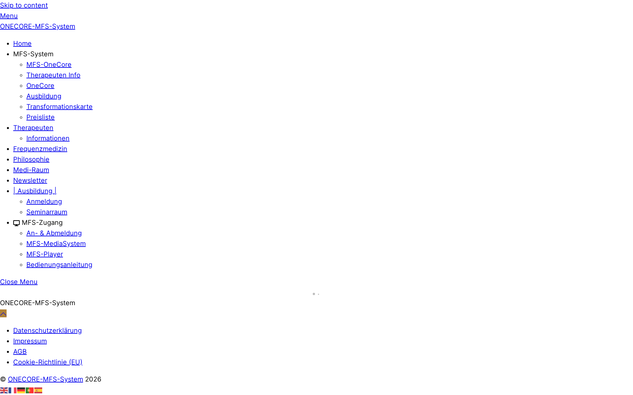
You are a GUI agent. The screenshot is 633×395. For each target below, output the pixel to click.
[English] (4, 390)
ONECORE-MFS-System (45, 379)
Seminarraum (46, 212)
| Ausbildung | (35, 191)
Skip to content (24, 5)
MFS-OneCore (49, 64)
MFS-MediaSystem (56, 244)
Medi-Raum (31, 170)
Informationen (48, 138)
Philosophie (31, 159)
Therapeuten (33, 128)
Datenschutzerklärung (47, 330)
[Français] (13, 390)
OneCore (40, 86)
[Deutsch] (21, 390)
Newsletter (30, 180)
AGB (20, 352)
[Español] (38, 390)
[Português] (30, 390)
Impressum (30, 341)
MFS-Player (44, 254)
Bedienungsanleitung (59, 265)
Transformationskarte (59, 107)
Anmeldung (44, 201)
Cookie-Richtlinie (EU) (47, 362)
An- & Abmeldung (54, 233)
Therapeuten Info (53, 75)
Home (22, 43)
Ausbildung (43, 96)
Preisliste (40, 117)
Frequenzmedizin (40, 149)
